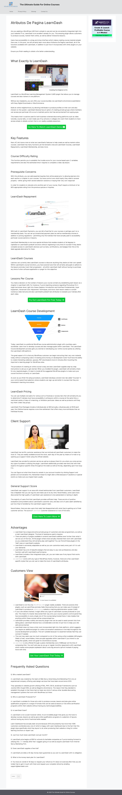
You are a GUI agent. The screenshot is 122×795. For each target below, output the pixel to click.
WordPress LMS (39, 605)
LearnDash (37, 510)
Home (11, 11)
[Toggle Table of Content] (17, 776)
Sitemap (33, 11)
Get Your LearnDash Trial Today (45, 655)
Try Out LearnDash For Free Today (45, 300)
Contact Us (44, 11)
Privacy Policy (22, 11)
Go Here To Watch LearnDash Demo (45, 127)
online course (38, 609)
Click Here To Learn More (45, 516)
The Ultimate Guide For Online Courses (40, 4)
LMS (21, 742)
